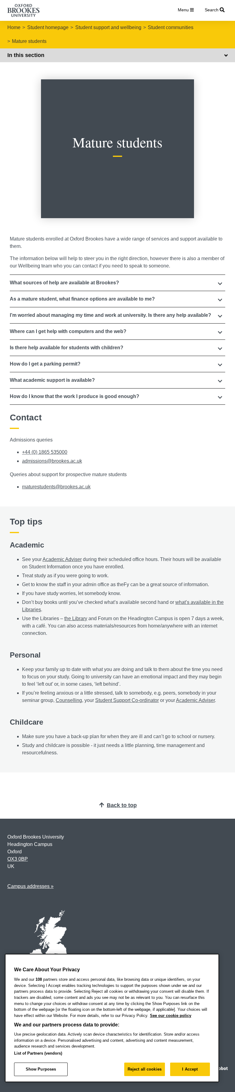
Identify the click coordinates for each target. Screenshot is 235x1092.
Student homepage (48, 27)
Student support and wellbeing (108, 27)
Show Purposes (41, 1069)
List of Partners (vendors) (38, 1053)
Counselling (69, 700)
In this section (25, 55)
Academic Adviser (62, 559)
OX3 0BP (17, 859)
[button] (117, 283)
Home (14, 27)
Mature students (29, 41)
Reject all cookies (145, 1069)
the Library (75, 618)
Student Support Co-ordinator (127, 700)
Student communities (170, 27)
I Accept (190, 1069)
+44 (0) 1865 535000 (44, 452)
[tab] (117, 283)
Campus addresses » (30, 886)
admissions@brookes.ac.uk (52, 461)
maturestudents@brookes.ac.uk (56, 486)
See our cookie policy (170, 1015)
